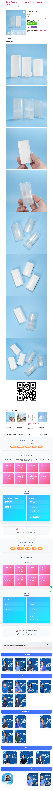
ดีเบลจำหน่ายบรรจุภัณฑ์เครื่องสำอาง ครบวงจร (24, 3)
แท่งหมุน (39, 31)
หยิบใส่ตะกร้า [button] (9, 427)
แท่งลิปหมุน (35, 31)
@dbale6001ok (32, 16)
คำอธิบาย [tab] (9, 38)
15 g (32, 31)
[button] (24, 12)
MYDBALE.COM (12, 9)
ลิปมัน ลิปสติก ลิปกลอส (19, 9)
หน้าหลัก (7, 9)
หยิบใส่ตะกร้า (33, 27)
